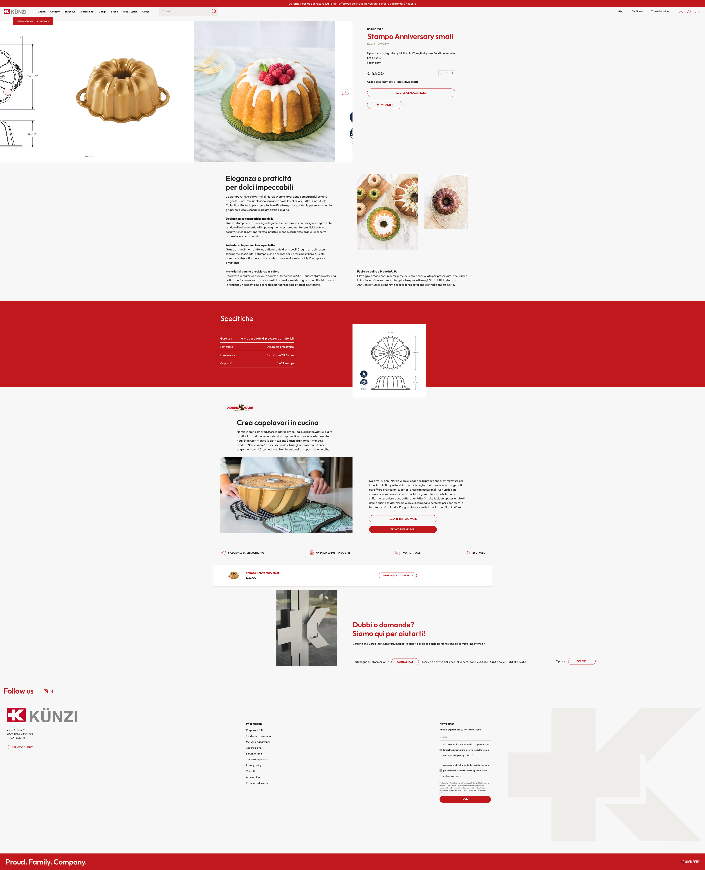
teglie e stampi (25, 21)
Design (102, 11)
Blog (620, 11)
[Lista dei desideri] (689, 11)
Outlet (145, 11)
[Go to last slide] (7, 92)
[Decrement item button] (441, 73)
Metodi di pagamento (258, 741)
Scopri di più (374, 62)
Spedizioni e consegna (258, 736)
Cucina (42, 11)
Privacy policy (253, 765)
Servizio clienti (254, 753)
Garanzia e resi (254, 747)
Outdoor (55, 11)
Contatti (250, 771)
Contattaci (405, 661)
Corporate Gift (254, 730)
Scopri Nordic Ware (403, 518)
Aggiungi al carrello (397, 575)
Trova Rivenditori (660, 11)
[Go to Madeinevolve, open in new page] (690, 861)
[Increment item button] (452, 73)
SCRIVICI (582, 661)
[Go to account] (681, 11)
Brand (114, 11)
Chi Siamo (637, 11)
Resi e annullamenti (257, 783)
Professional (87, 11)
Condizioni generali (256, 759)
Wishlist (387, 104)
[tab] (86, 156)
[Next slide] (345, 92)
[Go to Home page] (15, 11)
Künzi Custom (130, 11)
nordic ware (42, 21)
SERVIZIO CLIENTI (22, 747)
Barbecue (69, 11)
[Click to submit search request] (214, 11)
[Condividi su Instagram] (46, 691)
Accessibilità (253, 777)
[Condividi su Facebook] (52, 691)
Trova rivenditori (403, 529)
